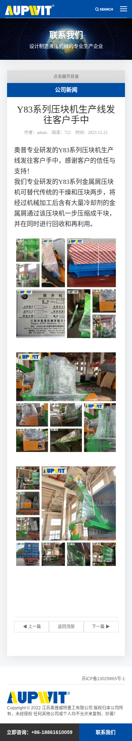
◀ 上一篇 (32, 626)
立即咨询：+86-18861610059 (40, 732)
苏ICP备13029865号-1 (103, 678)
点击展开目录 (66, 76)
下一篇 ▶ (101, 626)
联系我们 (105, 732)
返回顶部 (66, 626)
